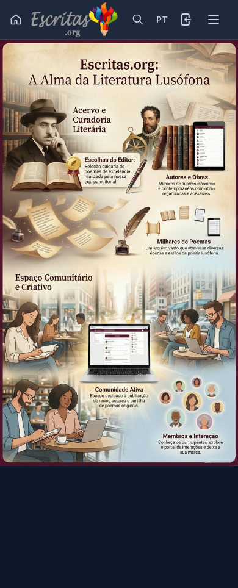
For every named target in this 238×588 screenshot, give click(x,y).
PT (161, 19)
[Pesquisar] (138, 19)
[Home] (16, 19)
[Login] (187, 19)
